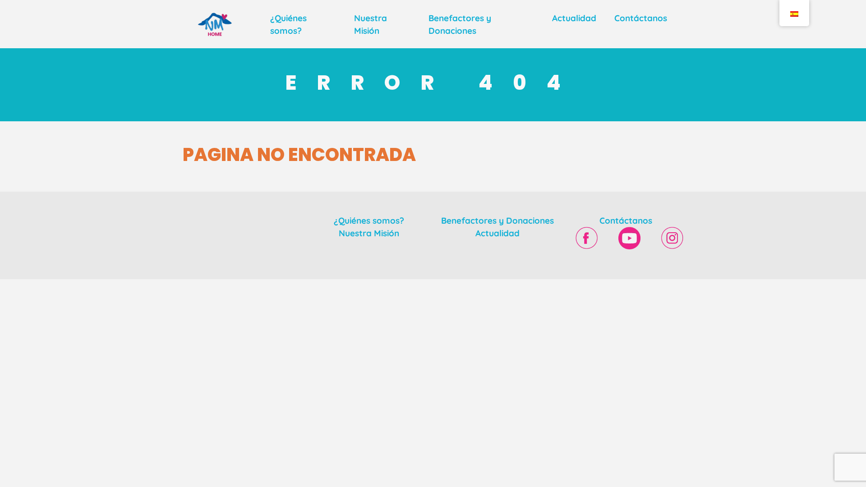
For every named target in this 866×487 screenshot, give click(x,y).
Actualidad (574, 18)
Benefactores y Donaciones (497, 220)
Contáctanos (640, 18)
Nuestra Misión (369, 233)
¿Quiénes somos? (369, 220)
